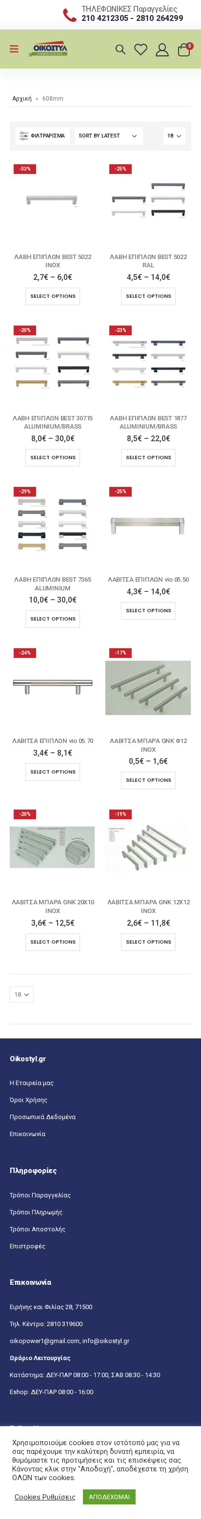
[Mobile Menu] (17, 49)
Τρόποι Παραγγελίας (40, 1195)
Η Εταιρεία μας (32, 1083)
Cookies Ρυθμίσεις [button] (45, 1497)
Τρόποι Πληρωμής (36, 1212)
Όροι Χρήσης (28, 1100)
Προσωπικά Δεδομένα (43, 1117)
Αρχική (22, 98)
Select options (53, 296)
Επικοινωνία (27, 1134)
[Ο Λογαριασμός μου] (163, 49)
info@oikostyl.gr (105, 1341)
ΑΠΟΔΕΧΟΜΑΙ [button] (109, 1497)
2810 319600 (64, 1324)
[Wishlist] (142, 49)
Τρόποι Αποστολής (37, 1229)
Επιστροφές (27, 1246)
